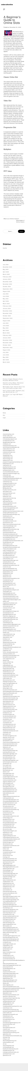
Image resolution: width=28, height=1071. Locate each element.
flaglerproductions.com (9, 706)
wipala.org (6, 660)
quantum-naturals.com (9, 996)
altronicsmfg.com (8, 458)
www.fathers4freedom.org (10, 898)
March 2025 (6, 274)
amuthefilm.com (7, 719)
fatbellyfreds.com (8, 978)
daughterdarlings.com (9, 442)
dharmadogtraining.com (9, 1040)
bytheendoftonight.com (9, 667)
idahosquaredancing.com (10, 570)
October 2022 (7, 345)
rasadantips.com (7, 455)
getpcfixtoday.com (8, 486)
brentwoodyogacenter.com (10, 937)
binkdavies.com (7, 713)
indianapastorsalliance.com (11, 837)
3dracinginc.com (7, 688)
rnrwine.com (6, 1029)
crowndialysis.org (8, 622)
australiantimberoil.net (9, 532)
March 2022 (6, 362)
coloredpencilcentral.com (10, 557)
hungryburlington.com (9, 758)
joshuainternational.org (9, 891)
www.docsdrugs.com (9, 922)
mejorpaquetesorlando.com (11, 598)
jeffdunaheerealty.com (9, 903)
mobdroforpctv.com (8, 672)
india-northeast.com (8, 550)
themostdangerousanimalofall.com (13, 691)
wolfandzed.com (7, 949)
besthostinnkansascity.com (10, 1049)
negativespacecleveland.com (11, 796)
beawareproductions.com (10, 744)
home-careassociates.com (10, 652)
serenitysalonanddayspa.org (11, 447)
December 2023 (7, 311)
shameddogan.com (8, 870)
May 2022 (6, 357)
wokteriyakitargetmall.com (10, 617)
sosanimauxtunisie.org (9, 498)
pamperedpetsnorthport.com (11, 590)
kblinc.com (6, 586)
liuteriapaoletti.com (8, 798)
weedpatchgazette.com (9, 585)
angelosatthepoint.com (9, 835)
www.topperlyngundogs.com (11, 899)
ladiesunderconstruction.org (11, 529)
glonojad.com (7, 734)
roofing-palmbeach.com (9, 552)
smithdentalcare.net (8, 1050)
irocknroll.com (7, 567)
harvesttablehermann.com (10, 537)
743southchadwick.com (9, 549)
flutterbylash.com (8, 1016)
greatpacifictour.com (9, 819)
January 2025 (7, 279)
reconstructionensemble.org (11, 809)
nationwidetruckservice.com (11, 816)
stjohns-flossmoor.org (9, 804)
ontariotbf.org (7, 475)
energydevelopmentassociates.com (13, 540)
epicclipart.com (7, 491)
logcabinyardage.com (9, 876)
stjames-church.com (8, 737)
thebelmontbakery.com (9, 468)
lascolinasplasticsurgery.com (11, 931)
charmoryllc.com (7, 686)
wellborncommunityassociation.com (13, 511)
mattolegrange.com (8, 775)
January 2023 (7, 337)
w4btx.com (6, 601)
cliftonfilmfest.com (8, 558)
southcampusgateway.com (10, 508)
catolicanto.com (7, 640)
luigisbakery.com (8, 945)
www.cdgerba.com (8, 985)
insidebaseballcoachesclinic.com (12, 1006)
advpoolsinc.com (8, 834)
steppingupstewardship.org (10, 940)
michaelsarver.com (8, 613)
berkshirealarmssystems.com (11, 578)
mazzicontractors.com (9, 972)
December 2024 (7, 281)
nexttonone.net (7, 888)
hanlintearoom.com (8, 1017)
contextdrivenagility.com (10, 745)
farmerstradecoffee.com (9, 875)
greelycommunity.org (9, 729)
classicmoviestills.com (9, 677)
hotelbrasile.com (7, 516)
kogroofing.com (7, 499)
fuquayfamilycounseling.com (11, 1032)
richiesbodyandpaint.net (10, 439)
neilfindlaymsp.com (8, 826)
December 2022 (7, 340)
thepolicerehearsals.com (10, 693)
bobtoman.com (7, 496)
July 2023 (6, 323)
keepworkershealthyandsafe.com (12, 478)
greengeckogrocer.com (9, 614)
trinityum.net (6, 970)
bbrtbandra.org (7, 488)
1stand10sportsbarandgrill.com (12, 599)
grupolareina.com (8, 522)
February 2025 (7, 276)
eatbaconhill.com (8, 460)
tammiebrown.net (8, 770)
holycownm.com (7, 814)
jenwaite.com (6, 1021)
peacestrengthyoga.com (10, 904)
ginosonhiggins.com (8, 785)
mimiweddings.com (8, 1047)
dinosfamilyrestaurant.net (10, 534)
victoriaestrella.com (8, 821)
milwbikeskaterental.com (10, 790)
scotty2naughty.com (8, 739)
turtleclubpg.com (7, 817)
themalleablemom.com (9, 755)
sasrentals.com (7, 609)
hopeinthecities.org (8, 668)
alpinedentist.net (7, 501)
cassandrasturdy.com (9, 673)
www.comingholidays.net (10, 683)
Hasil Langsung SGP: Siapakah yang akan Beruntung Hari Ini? (13, 391)
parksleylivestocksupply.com (11, 655)
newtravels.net (7, 465)
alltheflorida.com (7, 1004)
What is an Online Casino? (11, 219)
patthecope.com (7, 847)
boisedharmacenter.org (9, 657)
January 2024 (7, 308)
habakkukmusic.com (9, 886)
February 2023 (7, 335)
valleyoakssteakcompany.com (11, 839)
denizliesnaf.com (8, 844)
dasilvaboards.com (8, 701)
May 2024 (6, 298)
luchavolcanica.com (8, 813)
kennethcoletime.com (9, 757)
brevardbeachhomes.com (10, 545)
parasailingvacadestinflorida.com (12, 1011)
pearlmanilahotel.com (9, 493)
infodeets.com (7, 444)
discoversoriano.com (9, 680)
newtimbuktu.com (8, 457)
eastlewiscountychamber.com (11, 696)
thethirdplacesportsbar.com (10, 973)
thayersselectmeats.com (10, 860)
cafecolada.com (7, 678)
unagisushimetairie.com (10, 483)
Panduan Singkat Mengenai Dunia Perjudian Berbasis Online (13, 379)
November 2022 (7, 342)
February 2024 (7, 306)
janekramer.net (7, 763)
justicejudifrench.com (9, 752)
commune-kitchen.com (9, 717)
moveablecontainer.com (10, 521)
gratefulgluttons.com (9, 670)
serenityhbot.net (7, 890)
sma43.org (6, 934)
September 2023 (7, 318)
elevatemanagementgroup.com (12, 1022)
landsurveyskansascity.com (11, 916)
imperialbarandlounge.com (10, 560)
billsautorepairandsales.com (11, 995)
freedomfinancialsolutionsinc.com (12, 906)
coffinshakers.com (8, 749)
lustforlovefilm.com (8, 721)
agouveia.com (7, 1034)
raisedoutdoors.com (8, 562)
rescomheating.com (8, 1045)
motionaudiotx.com (8, 1042)
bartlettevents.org (8, 519)
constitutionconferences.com (11, 845)
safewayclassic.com (8, 470)
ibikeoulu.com (7, 747)
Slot (4, 415)
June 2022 (6, 355)
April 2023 (6, 330)
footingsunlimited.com (9, 919)
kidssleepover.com (8, 463)
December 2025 (7, 267)
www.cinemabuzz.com (9, 952)
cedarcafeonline (7, 4)
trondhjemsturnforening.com (11, 990)
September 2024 (7, 289)
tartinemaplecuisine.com (10, 762)
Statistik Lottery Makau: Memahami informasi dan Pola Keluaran (13, 383)
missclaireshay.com (8, 434)
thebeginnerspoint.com (9, 681)
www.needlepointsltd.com (10, 927)
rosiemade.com (7, 591)
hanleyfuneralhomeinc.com (10, 596)
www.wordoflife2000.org (10, 568)
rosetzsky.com (7, 732)
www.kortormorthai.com (9, 911)
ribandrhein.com (7, 637)
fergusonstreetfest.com (9, 999)
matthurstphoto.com (8, 1003)
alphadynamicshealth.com (10, 1014)
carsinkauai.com (7, 1008)
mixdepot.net (6, 954)
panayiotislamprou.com (9, 506)
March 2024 (6, 303)
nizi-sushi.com (7, 765)
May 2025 (6, 269)
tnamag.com (6, 857)
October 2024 (7, 286)
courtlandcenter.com (9, 824)
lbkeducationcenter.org (9, 642)
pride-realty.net (7, 1013)
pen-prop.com (7, 895)
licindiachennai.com (8, 440)
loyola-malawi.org (8, 662)
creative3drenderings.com (10, 873)
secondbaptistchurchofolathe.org (12, 1035)
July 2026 (6, 264)
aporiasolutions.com (9, 862)
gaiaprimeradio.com (8, 768)
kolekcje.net (6, 639)
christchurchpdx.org (8, 714)
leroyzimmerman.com (9, 1024)
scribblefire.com (7, 649)
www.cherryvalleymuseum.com (12, 524)
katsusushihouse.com (9, 727)
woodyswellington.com (9, 976)
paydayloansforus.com (9, 467)
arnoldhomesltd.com (9, 555)
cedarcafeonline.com (9, 449)
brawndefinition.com (9, 708)
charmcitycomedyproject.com (11, 742)
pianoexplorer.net (8, 967)
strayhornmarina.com (9, 704)
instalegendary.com (8, 477)
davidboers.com (7, 878)
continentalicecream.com (10, 709)
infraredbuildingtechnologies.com (12, 536)
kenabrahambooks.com (9, 716)
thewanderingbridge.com (10, 754)
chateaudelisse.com (8, 509)
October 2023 (7, 315)
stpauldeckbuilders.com (10, 918)
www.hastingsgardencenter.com (12, 965)
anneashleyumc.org (8, 914)
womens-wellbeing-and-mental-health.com (12, 631)
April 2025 (6, 272)
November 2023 (7, 313)
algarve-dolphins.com (9, 781)
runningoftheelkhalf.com (10, 901)
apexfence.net (7, 1055)
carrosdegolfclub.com (9, 539)
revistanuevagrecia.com (10, 736)
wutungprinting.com (8, 786)
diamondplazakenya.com (10, 991)
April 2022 (6, 359)
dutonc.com (6, 772)
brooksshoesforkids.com (10, 858)
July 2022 (6, 352)
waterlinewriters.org (8, 868)
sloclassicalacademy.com (10, 699)
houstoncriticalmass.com (10, 690)
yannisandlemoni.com (9, 583)
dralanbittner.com (8, 581)
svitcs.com (6, 849)
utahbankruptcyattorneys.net (11, 565)
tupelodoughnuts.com (9, 593)
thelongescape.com (8, 773)
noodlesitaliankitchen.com (10, 480)
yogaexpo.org (7, 650)
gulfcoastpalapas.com (9, 865)
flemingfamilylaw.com (9, 1027)
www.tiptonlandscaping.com (11, 939)
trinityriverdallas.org (8, 644)
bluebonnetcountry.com (9, 490)
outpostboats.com (8, 665)
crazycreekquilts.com (9, 711)
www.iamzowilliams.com (10, 963)
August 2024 (6, 291)
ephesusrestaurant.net (9, 975)
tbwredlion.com (7, 993)
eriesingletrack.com (8, 588)
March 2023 (6, 333)
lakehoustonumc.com (9, 885)
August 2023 (6, 320)
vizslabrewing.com (8, 580)
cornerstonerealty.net (9, 958)
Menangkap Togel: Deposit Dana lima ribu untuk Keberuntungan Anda (14, 387)
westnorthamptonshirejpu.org (11, 514)
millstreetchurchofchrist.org (11, 1009)
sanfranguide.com (8, 685)
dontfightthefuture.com (9, 554)
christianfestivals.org (9, 778)
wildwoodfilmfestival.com (10, 513)
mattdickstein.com (8, 881)
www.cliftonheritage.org (9, 932)
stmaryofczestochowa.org (10, 750)
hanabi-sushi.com (8, 947)
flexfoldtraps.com (8, 908)
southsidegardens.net (9, 968)
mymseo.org (6, 1037)
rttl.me (4, 1044)
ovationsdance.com (8, 635)
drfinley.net (6, 1026)
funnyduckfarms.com (9, 1019)
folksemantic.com (8, 573)
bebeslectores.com (8, 531)
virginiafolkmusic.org (9, 634)
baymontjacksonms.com (10, 791)
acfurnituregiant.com (9, 450)
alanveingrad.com (8, 783)
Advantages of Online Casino (20, 221)
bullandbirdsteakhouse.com (11, 929)
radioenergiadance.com (9, 503)
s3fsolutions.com (8, 544)
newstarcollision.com (9, 608)
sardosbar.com (7, 575)
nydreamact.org (7, 481)
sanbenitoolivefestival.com (10, 675)
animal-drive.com (8, 855)
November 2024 (7, 284)
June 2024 (6, 296)
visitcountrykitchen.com (9, 780)
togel (4, 417)
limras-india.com (7, 435)
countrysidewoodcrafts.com (11, 472)
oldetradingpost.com (9, 527)
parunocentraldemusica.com (11, 986)
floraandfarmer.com (8, 542)
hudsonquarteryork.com (9, 981)
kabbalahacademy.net (9, 604)
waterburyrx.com (7, 832)
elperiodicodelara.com (9, 437)
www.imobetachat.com (9, 880)
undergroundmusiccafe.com (11, 1052)
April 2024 (6, 301)
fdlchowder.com (7, 926)
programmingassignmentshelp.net (12, 462)
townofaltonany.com (8, 793)
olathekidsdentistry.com (9, 594)
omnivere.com (7, 454)
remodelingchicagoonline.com (11, 936)
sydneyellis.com (7, 621)
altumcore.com (7, 854)
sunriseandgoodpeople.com (11, 799)
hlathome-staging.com (9, 616)
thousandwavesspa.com (10, 822)
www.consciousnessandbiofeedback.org (14, 961)
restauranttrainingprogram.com (12, 624)
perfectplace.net (7, 645)
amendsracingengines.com (10, 909)
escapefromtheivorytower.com (11, 547)
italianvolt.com (7, 576)
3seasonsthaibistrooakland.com (12, 647)
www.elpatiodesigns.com (10, 980)
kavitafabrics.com (8, 811)
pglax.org (5, 794)
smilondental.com (8, 606)
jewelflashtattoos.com (9, 485)
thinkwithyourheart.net (9, 563)
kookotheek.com (7, 504)
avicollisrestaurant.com (9, 827)
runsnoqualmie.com (8, 921)
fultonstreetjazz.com (8, 517)
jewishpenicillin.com (9, 627)
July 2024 (6, 294)
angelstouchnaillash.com (10, 603)
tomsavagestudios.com (9, 629)
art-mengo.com (7, 767)
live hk (5, 248)
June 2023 (6, 325)
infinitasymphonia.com (9, 724)
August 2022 (6, 350)
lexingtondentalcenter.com (10, 619)
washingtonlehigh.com (9, 944)
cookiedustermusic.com (9, 808)
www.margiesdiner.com (9, 924)
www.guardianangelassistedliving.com (14, 988)
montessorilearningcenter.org (11, 998)
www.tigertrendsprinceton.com (11, 896)
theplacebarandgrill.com (10, 831)
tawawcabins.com (8, 572)
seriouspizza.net (7, 850)
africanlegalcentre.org (9, 726)
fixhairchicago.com (8, 842)
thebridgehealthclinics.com (10, 867)
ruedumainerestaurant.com (10, 731)
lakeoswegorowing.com (9, 1031)
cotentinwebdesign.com (9, 526)
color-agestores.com (9, 658)
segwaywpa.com (7, 863)
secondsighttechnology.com (11, 611)
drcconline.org (7, 829)
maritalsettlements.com (9, 788)
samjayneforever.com (9, 1001)
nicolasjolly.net (7, 722)
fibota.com (6, 983)
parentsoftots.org (8, 872)
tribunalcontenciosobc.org (10, 698)
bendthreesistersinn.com (10, 803)
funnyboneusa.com (8, 806)
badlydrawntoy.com (8, 883)
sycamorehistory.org (8, 957)
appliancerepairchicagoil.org (11, 473)
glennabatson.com (8, 703)
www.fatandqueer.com (9, 913)
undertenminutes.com (9, 452)
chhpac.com (6, 1039)
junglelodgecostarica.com (10, 776)
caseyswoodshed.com (9, 840)
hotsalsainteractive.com (10, 445)
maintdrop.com (7, 495)
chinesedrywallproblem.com (11, 801)
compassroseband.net (9, 852)
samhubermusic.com (9, 1054)
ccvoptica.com (7, 942)
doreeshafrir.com (7, 740)
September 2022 (7, 347)
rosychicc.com (7, 663)
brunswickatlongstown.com (10, 760)
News (4, 413)
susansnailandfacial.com (10, 893)
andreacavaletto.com (9, 654)
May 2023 (6, 328)
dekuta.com (6, 950)
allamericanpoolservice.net (10, 626)
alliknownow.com (8, 695)
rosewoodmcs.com (8, 955)
